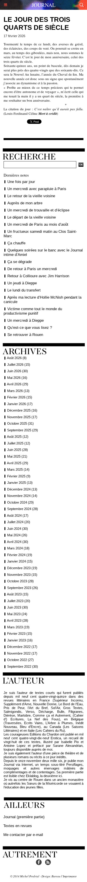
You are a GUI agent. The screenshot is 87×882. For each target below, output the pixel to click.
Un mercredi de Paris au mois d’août (37, 224)
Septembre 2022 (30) (22, 666)
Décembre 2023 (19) (22, 568)
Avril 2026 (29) (17, 384)
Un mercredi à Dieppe (25, 320)
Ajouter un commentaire (43, 136)
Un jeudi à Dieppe (22, 283)
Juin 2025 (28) (17, 450)
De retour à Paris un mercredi (32, 269)
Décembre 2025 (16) (22, 410)
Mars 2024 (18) (18, 548)
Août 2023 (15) (17, 594)
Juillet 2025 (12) (18, 443)
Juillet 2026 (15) (18, 364)
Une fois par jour (21, 182)
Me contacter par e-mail (23, 835)
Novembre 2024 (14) (22, 496)
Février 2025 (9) (18, 476)
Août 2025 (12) (17, 436)
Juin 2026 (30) (17, 371)
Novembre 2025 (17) (22, 417)
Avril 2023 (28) (17, 620)
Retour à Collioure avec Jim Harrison (38, 276)
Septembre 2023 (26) (22, 588)
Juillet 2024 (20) (18, 522)
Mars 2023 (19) (18, 627)
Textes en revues (17, 826)
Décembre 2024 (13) (22, 489)
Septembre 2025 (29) (22, 430)
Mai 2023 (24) (17, 614)
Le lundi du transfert (24, 290)
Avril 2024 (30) (17, 542)
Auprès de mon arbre (24, 203)
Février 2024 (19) (19, 555)
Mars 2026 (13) (18, 391)
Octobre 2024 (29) (20, 502)
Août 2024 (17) (17, 515)
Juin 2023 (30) (17, 607)
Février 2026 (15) (19, 397)
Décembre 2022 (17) (22, 647)
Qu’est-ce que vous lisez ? (29, 327)
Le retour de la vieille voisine (31, 196)
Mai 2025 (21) (17, 456)
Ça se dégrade (19, 262)
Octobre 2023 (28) (20, 581)
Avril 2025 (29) (17, 463)
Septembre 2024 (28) (22, 509)
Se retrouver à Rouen (25, 335)
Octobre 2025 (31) (20, 423)
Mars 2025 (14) (18, 469)
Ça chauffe (16, 243)
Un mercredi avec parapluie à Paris (36, 189)
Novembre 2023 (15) (22, 575)
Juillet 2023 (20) (18, 601)
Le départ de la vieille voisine (31, 217)
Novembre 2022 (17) (22, 653)
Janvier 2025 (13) (20, 482)
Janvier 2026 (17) (20, 404)
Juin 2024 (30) (17, 528)
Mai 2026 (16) (17, 378)
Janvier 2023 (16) (20, 640)
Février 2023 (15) (19, 633)
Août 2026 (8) (17, 358)
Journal (44, 4)
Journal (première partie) (24, 817)
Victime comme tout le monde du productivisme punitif (33, 311)
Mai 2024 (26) (17, 535)
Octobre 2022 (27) (20, 660)
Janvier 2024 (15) (20, 561)
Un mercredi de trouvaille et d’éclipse (38, 210)
